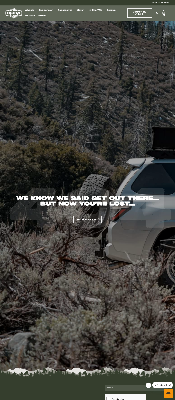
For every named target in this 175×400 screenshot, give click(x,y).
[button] (157, 13)
